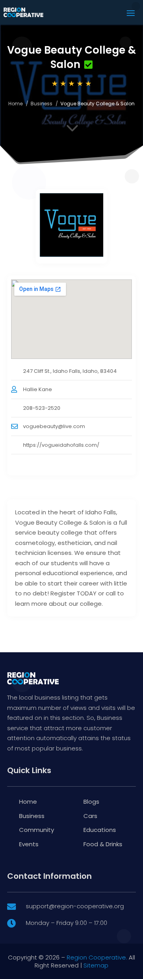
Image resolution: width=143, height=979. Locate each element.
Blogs (91, 801)
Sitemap (95, 965)
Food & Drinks (102, 844)
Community (36, 830)
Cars (90, 816)
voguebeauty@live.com (54, 426)
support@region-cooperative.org (75, 906)
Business (41, 103)
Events (29, 844)
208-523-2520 (41, 408)
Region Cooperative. (97, 957)
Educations (99, 830)
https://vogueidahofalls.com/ (61, 445)
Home (15, 103)
